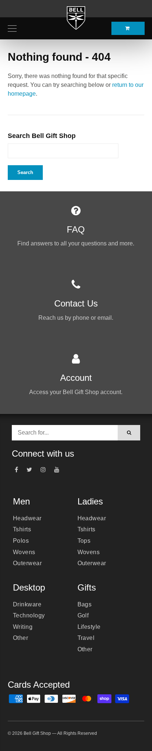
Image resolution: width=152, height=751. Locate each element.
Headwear (27, 518)
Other (20, 638)
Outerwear (27, 563)
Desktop (29, 587)
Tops (84, 541)
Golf (83, 615)
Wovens (24, 552)
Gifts (86, 587)
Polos (21, 541)
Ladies (90, 501)
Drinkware (27, 604)
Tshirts (22, 529)
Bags (84, 604)
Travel (86, 638)
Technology (29, 615)
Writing (22, 627)
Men (21, 501)
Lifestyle (89, 627)
